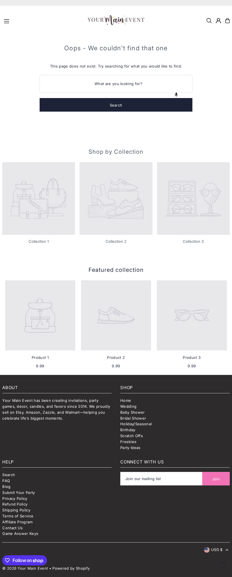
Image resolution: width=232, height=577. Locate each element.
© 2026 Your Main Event (25, 568)
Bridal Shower (133, 418)
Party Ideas (130, 447)
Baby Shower (132, 412)
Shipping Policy (16, 510)
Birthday (128, 430)
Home (125, 400)
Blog (6, 486)
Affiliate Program (17, 522)
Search (8, 474)
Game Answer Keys (20, 533)
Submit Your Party (18, 492)
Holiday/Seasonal (136, 424)
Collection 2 (116, 241)
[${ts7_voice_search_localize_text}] (176, 94)
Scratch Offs (131, 435)
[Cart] (227, 20)
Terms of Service (17, 516)
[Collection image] (38, 198)
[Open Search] (209, 20)
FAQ (6, 480)
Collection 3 (193, 241)
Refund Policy (14, 504)
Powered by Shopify (71, 568)
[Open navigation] (43, 20)
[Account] (218, 20)
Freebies (128, 441)
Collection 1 (39, 241)
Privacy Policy (14, 498)
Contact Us (12, 528)
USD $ (217, 549)
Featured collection (116, 269)
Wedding (128, 406)
